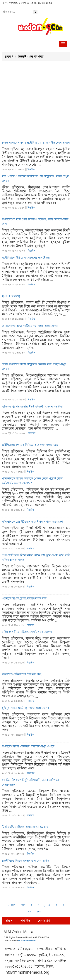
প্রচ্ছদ (8, 57)
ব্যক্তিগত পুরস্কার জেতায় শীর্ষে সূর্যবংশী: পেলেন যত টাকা (32, 407)
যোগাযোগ (44, 920)
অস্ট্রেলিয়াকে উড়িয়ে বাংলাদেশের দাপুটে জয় (26, 258)
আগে (23, 905)
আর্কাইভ (25, 920)
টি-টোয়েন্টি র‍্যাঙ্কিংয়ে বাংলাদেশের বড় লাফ (25, 827)
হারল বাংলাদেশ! (11, 296)
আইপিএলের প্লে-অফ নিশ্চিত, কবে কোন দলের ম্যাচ (30, 445)
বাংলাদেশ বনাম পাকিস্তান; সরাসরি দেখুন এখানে (28, 746)
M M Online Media (27, 941)
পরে (29, 911)
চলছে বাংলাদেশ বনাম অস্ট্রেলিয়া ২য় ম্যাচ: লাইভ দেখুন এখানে (36, 143)
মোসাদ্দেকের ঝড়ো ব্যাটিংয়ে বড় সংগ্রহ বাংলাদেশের (30, 326)
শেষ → (40, 911)
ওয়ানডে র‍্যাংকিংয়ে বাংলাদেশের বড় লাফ (24, 599)
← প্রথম (11, 905)
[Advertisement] (36, 101)
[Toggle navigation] (63, 44)
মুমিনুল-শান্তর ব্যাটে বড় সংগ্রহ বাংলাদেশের (25, 708)
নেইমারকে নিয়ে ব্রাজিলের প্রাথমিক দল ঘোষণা (27, 632)
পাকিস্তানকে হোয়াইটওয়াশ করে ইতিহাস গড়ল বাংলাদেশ (32, 522)
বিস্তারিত (31, 169)
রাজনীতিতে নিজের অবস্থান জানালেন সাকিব (25, 861)
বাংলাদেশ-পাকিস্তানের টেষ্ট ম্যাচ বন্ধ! (22, 674)
